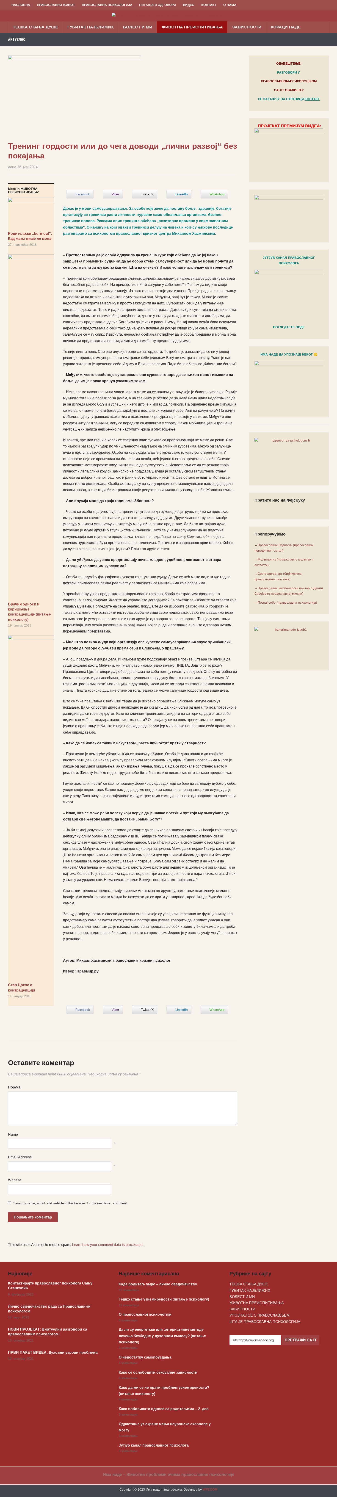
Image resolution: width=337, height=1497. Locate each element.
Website (14, 1180)
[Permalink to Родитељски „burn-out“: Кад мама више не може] (31, 214)
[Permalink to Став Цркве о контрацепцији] (31, 809)
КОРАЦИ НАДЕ (286, 27)
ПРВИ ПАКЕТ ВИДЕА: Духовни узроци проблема (53, 1352)
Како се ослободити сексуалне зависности (158, 1372)
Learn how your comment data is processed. (108, 1245)
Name (13, 1134)
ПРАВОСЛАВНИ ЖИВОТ (56, 5)
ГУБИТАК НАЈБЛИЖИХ (90, 27)
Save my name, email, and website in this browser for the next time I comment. (70, 1203)
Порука (14, 1087)
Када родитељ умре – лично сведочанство (158, 1284)
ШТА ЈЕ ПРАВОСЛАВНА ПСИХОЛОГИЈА (264, 1322)
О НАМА (229, 5)
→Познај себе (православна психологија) (285, 602)
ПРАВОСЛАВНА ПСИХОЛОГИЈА (107, 5)
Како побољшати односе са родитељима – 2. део (164, 1409)
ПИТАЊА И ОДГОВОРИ (157, 5)
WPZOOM (210, 1489)
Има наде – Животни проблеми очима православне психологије (168, 1474)
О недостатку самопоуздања (145, 1357)
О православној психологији (145, 1314)
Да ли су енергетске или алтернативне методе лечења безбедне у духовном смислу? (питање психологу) (162, 1336)
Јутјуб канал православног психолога (154, 1445)
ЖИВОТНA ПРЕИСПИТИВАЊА (192, 27)
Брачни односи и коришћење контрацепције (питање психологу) (29, 611)
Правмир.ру (88, 971)
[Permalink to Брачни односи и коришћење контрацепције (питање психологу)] (31, 428)
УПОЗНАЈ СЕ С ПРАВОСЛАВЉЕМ (259, 1315)
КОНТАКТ (208, 5)
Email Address (20, 1157)
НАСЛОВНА (20, 5)
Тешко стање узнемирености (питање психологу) (164, 1299)
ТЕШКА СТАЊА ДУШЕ (35, 27)
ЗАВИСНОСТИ (246, 27)
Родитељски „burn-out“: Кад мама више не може (30, 236)
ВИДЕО (188, 5)
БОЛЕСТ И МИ (137, 27)
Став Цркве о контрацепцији (21, 987)
